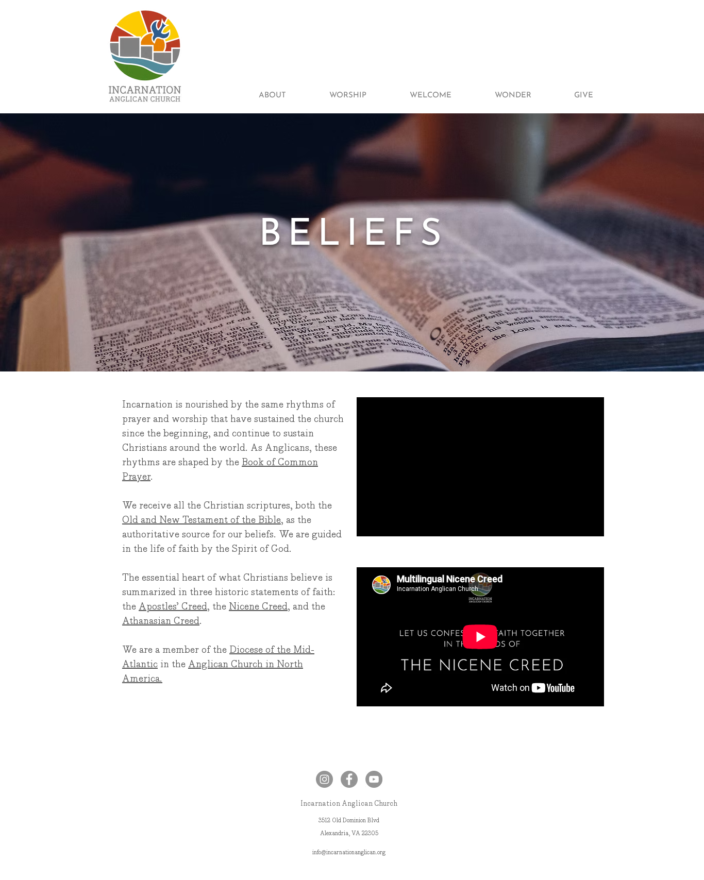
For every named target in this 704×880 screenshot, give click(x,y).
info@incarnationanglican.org (348, 852)
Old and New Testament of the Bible (201, 520)
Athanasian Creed (160, 621)
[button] (258, 96)
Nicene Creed (258, 606)
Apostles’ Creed (173, 606)
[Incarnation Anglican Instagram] (324, 779)
